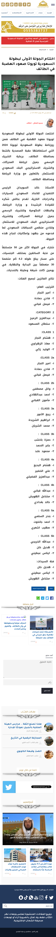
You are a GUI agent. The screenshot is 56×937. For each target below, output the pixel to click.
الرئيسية (49, 13)
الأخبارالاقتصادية (16, 13)
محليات (40, 13)
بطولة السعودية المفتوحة (38, 588)
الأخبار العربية (30, 13)
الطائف (51, 588)
